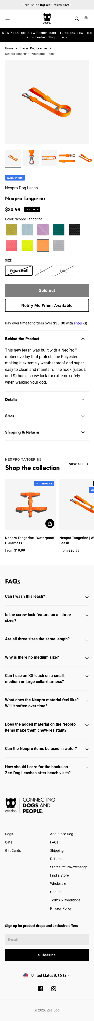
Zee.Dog (53, 1010)
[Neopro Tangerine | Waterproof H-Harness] (30, 504)
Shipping (57, 850)
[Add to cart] (49, 523)
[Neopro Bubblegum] (11, 245)
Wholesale (58, 883)
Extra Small (19, 270)
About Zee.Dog (61, 833)
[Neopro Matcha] (11, 229)
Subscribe (47, 955)
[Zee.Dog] (47, 19)
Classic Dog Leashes (33, 48)
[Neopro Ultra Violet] (43, 229)
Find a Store (59, 875)
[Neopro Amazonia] (58, 229)
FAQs (54, 842)
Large (64, 270)
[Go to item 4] (67, 158)
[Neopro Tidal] (58, 245)
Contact (56, 891)
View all (76, 464)
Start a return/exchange (68, 867)
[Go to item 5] (85, 158)
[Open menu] (7, 18)
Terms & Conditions (65, 900)
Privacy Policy (61, 908)
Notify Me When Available (47, 305)
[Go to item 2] (31, 158)
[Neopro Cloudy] (27, 229)
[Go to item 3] (49, 158)
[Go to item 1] (13, 158)
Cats (8, 842)
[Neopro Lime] (27, 245)
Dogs (9, 833)
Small (44, 270)
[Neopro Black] (74, 229)
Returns (56, 858)
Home (9, 48)
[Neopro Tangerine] (43, 245)
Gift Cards (13, 850)
